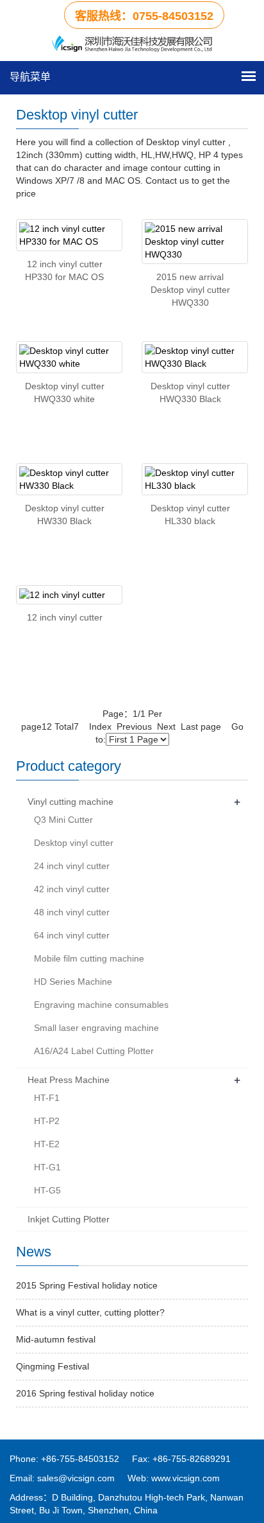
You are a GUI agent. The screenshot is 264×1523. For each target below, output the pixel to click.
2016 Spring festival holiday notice (85, 1393)
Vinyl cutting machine (70, 802)
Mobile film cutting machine (89, 958)
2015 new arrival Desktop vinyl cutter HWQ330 (190, 290)
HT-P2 (47, 1121)
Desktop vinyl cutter (73, 843)
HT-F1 (47, 1098)
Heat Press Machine (69, 1080)
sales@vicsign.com (76, 1478)
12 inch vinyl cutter (65, 617)
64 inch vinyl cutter (72, 935)
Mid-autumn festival (55, 1339)
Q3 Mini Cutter (63, 819)
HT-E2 (47, 1144)
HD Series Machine (73, 981)
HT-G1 (47, 1167)
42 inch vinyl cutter (72, 889)
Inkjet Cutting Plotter (69, 1219)
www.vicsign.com (185, 1478)
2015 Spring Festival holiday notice (87, 1285)
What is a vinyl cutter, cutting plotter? (90, 1312)
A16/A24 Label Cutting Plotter (94, 1051)
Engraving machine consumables (101, 1004)
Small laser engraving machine (96, 1028)
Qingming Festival (52, 1366)
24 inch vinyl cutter (72, 866)
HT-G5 (47, 1190)
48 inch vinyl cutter (72, 912)
